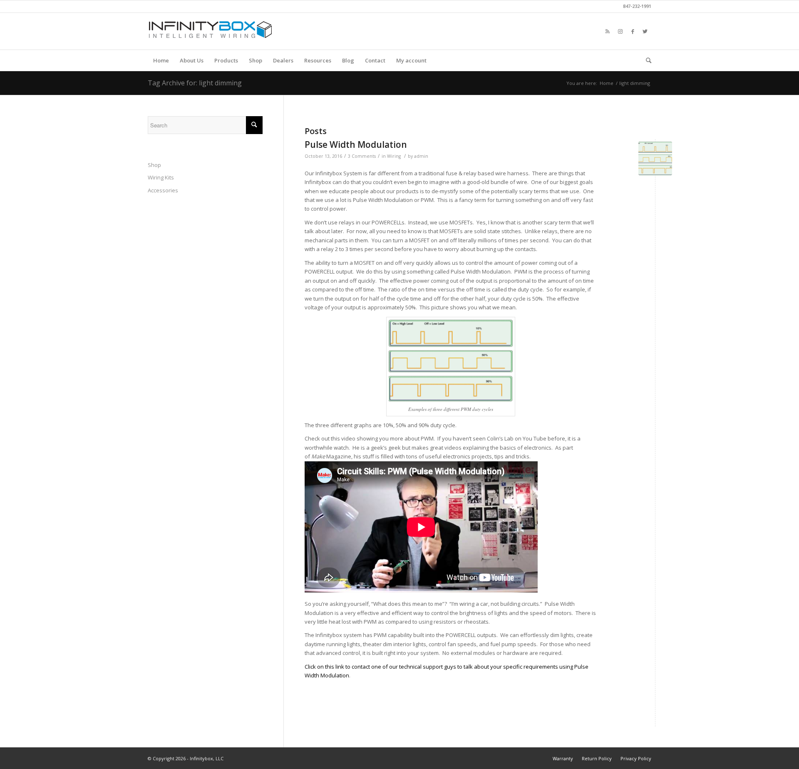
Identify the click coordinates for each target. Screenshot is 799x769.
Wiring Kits (161, 177)
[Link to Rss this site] (607, 31)
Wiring (394, 156)
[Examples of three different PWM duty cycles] (655, 158)
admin (421, 156)
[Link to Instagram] (620, 31)
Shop (154, 165)
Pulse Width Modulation (356, 144)
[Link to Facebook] (632, 31)
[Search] (645, 60)
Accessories (163, 190)
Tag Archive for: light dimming (195, 82)
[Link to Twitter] (645, 31)
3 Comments (362, 156)
